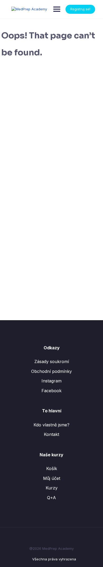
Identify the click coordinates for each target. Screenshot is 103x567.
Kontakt (51, 434)
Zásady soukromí (51, 361)
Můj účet (51, 478)
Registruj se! (80, 9)
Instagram (51, 380)
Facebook (51, 390)
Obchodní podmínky (51, 371)
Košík (51, 468)
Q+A (51, 497)
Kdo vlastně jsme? (51, 424)
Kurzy (52, 487)
